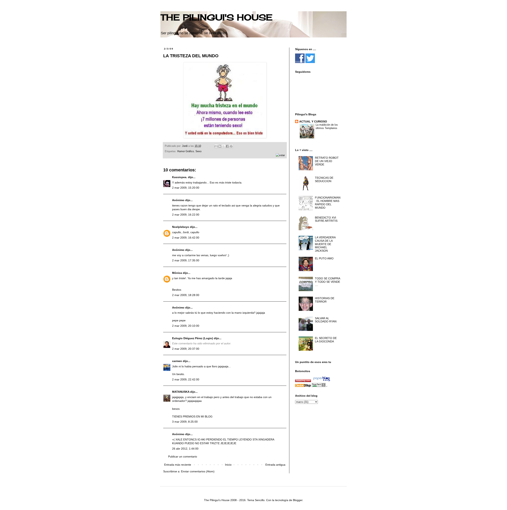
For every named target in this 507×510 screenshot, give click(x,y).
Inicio (228, 464)
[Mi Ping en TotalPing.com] (303, 381)
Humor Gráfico (185, 151)
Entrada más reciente (177, 464)
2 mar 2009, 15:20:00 (185, 187)
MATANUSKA (180, 391)
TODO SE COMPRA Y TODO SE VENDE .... (327, 282)
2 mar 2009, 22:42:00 (185, 379)
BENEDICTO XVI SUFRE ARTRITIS (326, 219)
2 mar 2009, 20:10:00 (185, 325)
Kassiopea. (179, 177)
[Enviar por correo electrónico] (216, 146)
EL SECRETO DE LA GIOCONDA (326, 339)
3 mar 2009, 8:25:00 (185, 421)
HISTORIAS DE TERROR (324, 300)
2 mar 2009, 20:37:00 (185, 348)
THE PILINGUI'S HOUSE (216, 17)
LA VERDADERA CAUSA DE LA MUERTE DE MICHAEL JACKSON (325, 244)
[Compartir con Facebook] (227, 146)
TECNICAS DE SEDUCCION (324, 179)
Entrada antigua (275, 464)
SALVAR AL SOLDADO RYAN (325, 320)
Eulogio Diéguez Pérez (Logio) (192, 338)
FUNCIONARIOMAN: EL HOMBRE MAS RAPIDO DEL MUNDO (327, 202)
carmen (177, 361)
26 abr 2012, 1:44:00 (185, 448)
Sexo (198, 151)
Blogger (297, 500)
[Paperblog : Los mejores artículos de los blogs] (321, 381)
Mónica (177, 272)
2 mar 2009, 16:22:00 (185, 214)
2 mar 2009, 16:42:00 (185, 237)
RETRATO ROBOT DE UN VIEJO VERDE (327, 161)
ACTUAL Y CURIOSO (313, 121)
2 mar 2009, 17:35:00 (185, 260)
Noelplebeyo (180, 226)
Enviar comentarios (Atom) (197, 471)
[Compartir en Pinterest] (231, 146)
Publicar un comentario (182, 456)
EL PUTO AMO (324, 258)
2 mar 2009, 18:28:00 (185, 295)
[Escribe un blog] (220, 146)
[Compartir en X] (224, 146)
